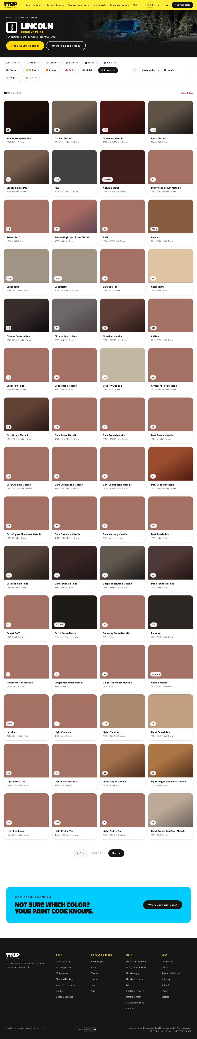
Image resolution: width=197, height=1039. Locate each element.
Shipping (166, 979)
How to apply (99, 4)
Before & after (133, 997)
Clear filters (187, 92)
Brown (109, 70)
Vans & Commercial (65, 985)
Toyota (94, 973)
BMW (93, 967)
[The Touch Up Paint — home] (10, 5)
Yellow (34, 70)
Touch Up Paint (34, 5)
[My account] (159, 5)
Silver (54, 62)
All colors (13, 62)
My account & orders (136, 961)
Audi (93, 991)
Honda (94, 979)
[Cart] (167, 5)
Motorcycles (62, 973)
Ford (93, 985)
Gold (33, 77)
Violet (90, 70)
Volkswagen (97, 961)
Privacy (165, 991)
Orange (54, 70)
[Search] (135, 70)
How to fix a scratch (136, 979)
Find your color (182, 4)
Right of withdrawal (171, 973)
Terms (165, 967)
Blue (111, 62)
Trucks (59, 991)
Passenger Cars (63, 967)
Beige (14, 77)
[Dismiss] (48, 1029)
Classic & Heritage (65, 979)
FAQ (135, 4)
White (35, 62)
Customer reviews (119, 4)
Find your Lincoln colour (25, 46)
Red (72, 70)
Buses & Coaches (64, 997)
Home (8, 17)
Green (14, 70)
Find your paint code (78, 4)
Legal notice (167, 961)
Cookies (165, 997)
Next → (116, 853)
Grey (73, 62)
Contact (130, 1008)
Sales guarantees (135, 1002)
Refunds (166, 985)
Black (92, 62)
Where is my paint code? (66, 46)
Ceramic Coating (55, 4)
